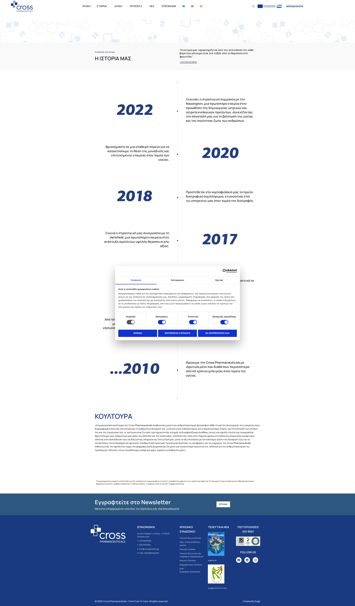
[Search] (253, 6)
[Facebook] (239, 560)
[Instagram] (255, 560)
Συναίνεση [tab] (136, 280)
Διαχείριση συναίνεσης (190, 571)
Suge (257, 601)
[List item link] (191, 538)
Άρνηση (137, 333)
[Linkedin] (247, 560)
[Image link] (108, 533)
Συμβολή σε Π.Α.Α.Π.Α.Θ (217, 588)
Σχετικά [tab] (219, 280)
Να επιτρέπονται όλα (217, 333)
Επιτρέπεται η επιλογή (177, 333)
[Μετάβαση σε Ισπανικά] (201, 6)
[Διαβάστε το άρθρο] (216, 544)
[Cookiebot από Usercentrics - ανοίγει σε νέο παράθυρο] (225, 271)
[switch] (162, 322)
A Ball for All (212, 560)
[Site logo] (22, 6)
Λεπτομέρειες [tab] (177, 280)
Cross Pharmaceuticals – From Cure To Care (125, 601)
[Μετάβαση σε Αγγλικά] (192, 6)
